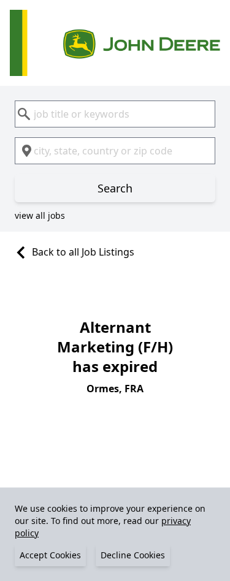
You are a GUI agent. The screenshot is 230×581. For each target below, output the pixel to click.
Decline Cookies (133, 555)
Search (115, 188)
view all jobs (40, 215)
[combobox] (115, 114)
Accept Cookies (50, 555)
